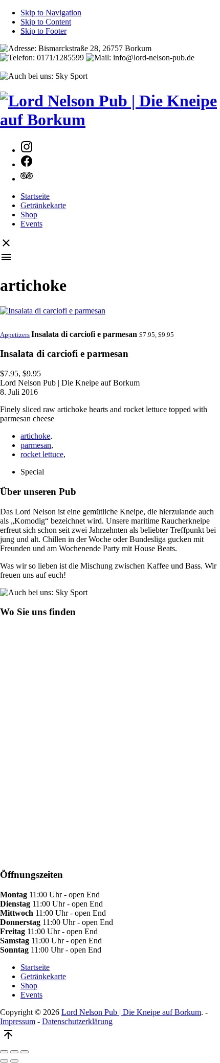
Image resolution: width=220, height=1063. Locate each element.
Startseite (35, 196)
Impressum (17, 1021)
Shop (28, 214)
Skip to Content (45, 21)
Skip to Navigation (50, 12)
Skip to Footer (43, 31)
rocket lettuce (41, 454)
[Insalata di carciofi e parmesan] (110, 318)
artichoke (35, 436)
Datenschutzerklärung (77, 1021)
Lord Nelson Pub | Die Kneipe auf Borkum (131, 1012)
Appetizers (15, 334)
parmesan (35, 445)
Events (31, 223)
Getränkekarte (43, 205)
